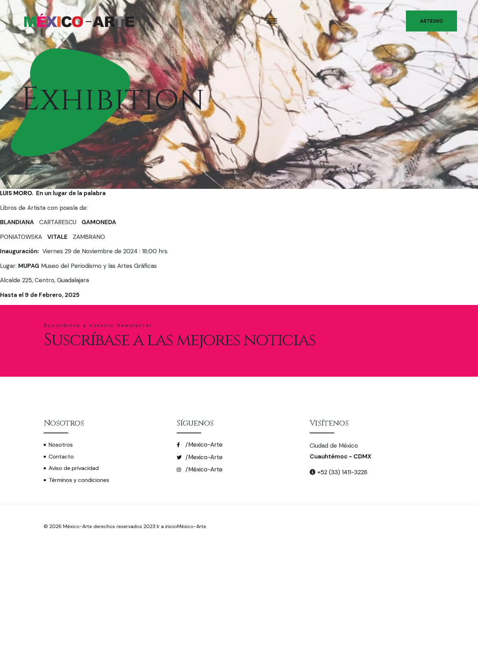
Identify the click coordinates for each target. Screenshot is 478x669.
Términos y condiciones (79, 480)
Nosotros (61, 444)
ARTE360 (431, 21)
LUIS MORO (16, 193)
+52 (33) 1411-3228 (341, 472)
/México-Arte (203, 469)
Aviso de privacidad (74, 468)
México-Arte (191, 526)
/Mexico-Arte (203, 444)
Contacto (61, 456)
